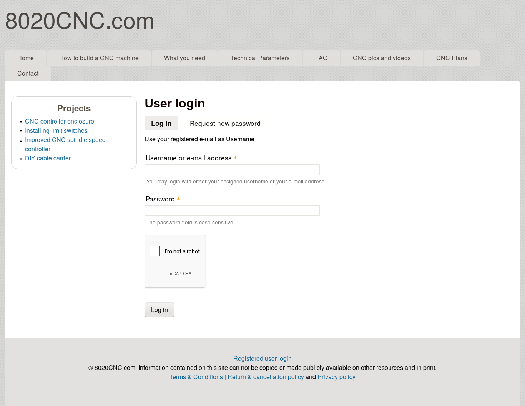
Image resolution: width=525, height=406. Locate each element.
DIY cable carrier (48, 157)
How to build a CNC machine (99, 57)
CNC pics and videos (382, 57)
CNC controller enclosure (59, 121)
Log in (164, 123)
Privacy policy (336, 376)
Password (163, 198)
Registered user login (262, 358)
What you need (184, 57)
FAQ (321, 57)
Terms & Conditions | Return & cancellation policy (236, 376)
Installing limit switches (56, 130)
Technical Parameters (260, 57)
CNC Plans (451, 57)
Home (25, 57)
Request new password (225, 123)
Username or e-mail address (191, 157)
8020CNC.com (80, 19)
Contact (27, 73)
